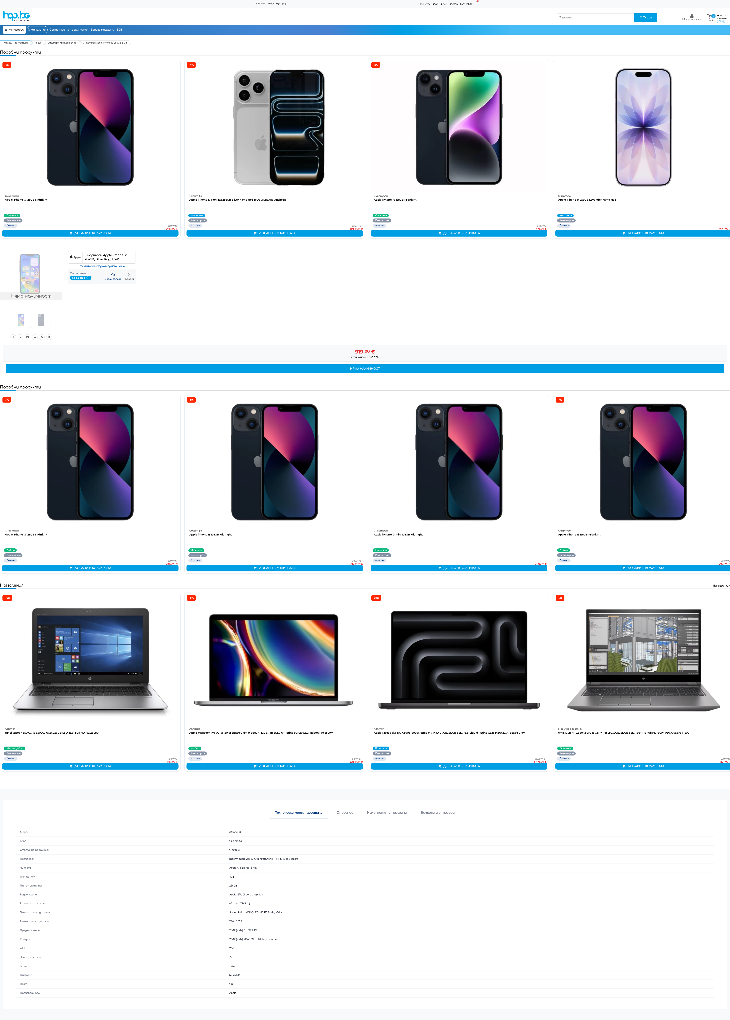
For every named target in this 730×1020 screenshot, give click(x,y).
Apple (232, 993)
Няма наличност (365, 368)
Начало (425, 3)
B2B (119, 29)
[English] (477, 1)
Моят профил (691, 19)
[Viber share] (20, 337)
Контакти (466, 3)
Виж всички (721, 585)
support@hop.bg (278, 3)
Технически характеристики (298, 812)
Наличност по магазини (387, 812)
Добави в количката (93, 233)
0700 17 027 (261, 3)
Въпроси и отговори (438, 812)
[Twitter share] (49, 337)
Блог (435, 3)
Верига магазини (102, 29)
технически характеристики (101, 266)
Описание (344, 812)
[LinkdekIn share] (35, 337)
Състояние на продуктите (68, 29)
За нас (454, 3)
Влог (444, 3)
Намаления (38, 29)
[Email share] (27, 337)
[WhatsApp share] (42, 337)
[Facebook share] (13, 337)
